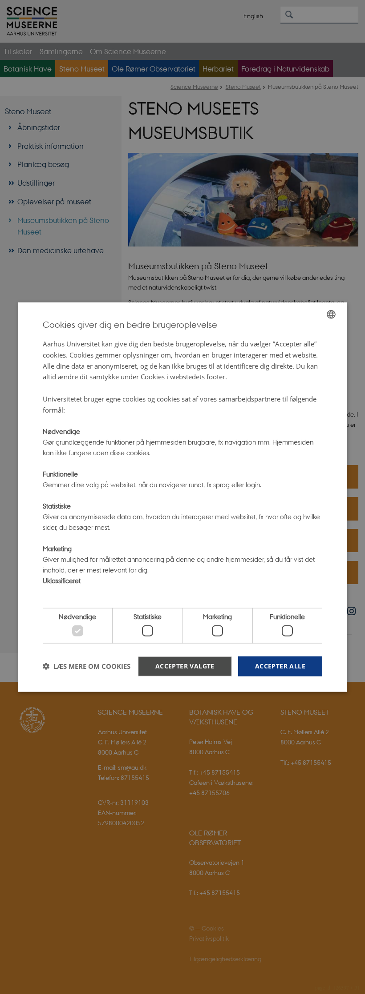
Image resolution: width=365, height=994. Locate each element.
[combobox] (331, 314)
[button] (86, 666)
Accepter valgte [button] (185, 665)
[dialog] (182, 497)
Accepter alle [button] (280, 665)
